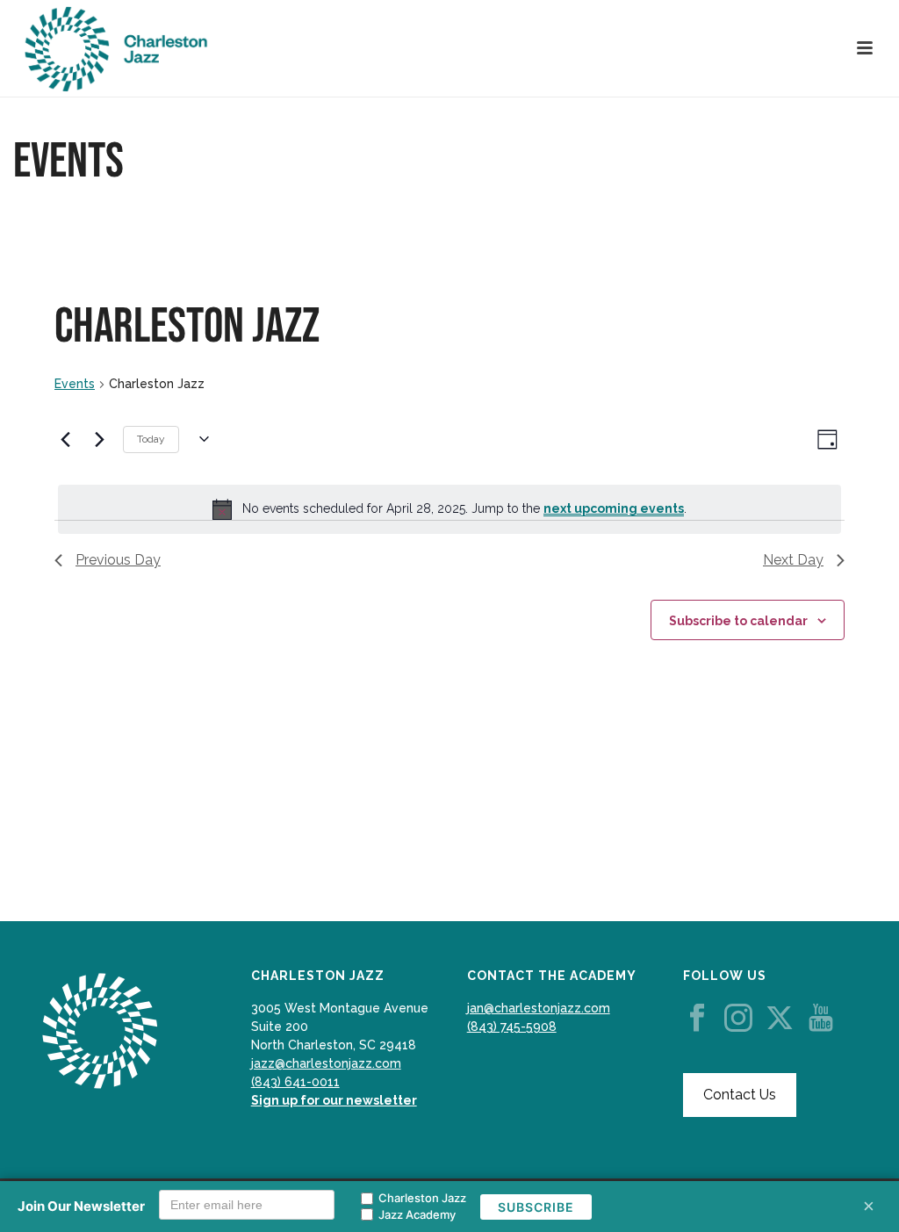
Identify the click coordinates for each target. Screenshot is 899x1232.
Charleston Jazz (422, 1198)
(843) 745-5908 (512, 1026)
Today (151, 439)
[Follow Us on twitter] (780, 1019)
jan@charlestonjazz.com (538, 1008)
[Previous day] (65, 439)
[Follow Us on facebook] (697, 1019)
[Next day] (99, 439)
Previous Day (118, 559)
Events (74, 384)
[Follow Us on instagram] (738, 1019)
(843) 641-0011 (295, 1082)
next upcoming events (613, 508)
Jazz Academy (417, 1214)
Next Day (793, 559)
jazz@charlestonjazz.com (326, 1063)
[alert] (449, 509)
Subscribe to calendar (738, 621)
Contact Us (739, 1094)
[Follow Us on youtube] (821, 1019)
